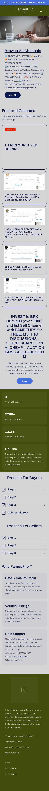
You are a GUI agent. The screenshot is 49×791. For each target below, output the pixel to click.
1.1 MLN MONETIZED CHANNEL (21, 147)
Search (8, 763)
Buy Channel (11, 768)
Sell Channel (10, 774)
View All (12, 95)
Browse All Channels (23, 51)
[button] (5, 11)
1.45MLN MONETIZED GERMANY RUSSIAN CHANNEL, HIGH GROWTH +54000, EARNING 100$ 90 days (23, 233)
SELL (24, 381)
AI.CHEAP (14, 348)
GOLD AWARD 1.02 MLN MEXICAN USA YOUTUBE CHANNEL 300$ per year (24, 300)
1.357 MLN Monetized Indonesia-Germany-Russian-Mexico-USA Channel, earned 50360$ (22, 197)
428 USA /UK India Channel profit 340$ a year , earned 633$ (23, 268)
